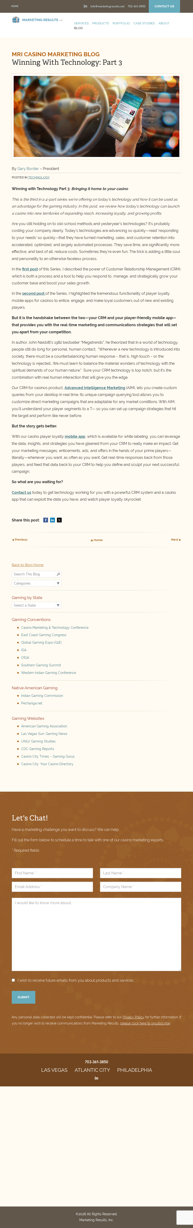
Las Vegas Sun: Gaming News (44, 734)
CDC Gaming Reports (37, 749)
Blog (78, 28)
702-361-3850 (136, 6)
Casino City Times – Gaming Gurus (48, 756)
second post (33, 293)
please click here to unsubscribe (145, 1023)
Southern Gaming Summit (41, 665)
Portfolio (121, 23)
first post (30, 269)
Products (100, 23)
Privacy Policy (133, 1017)
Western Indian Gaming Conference (48, 673)
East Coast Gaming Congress (43, 635)
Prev (20, 539)
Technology (39, 177)
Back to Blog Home (28, 565)
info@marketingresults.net (107, 6)
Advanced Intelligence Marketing (94, 388)
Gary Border (28, 168)
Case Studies (144, 23)
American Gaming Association (44, 726)
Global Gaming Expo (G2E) (41, 642)
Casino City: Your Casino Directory (47, 764)
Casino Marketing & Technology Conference (54, 627)
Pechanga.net (31, 703)
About (163, 23)
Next (175, 539)
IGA (23, 650)
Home (14, 6)
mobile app (75, 436)
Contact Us (164, 6)
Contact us (21, 492)
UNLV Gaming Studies (38, 741)
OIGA (25, 658)
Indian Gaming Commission (42, 696)
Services (81, 23)
